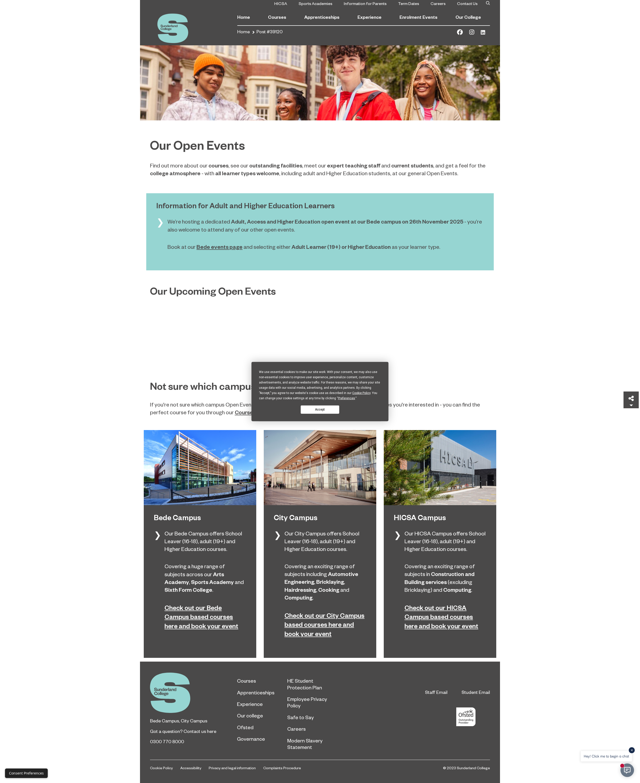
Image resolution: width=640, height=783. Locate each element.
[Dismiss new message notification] (631, 750)
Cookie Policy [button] (361, 393)
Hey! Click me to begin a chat (606, 756)
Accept (320, 409)
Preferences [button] (346, 398)
